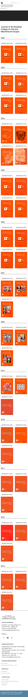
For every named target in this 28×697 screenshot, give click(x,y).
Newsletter (4, 684)
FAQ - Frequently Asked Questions (10, 681)
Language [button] (4, 8)
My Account (4, 683)
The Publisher (4, 671)
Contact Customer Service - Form (9, 665)
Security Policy (5, 679)
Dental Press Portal (5, 673)
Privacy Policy (4, 663)
